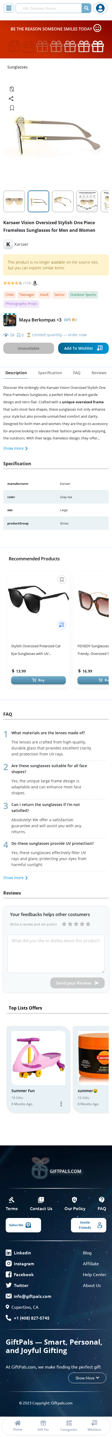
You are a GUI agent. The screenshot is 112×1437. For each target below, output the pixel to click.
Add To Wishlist (78, 348)
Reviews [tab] (99, 372)
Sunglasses (17, 67)
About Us (92, 1285)
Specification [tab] (50, 372)
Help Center (94, 1274)
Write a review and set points (33, 924)
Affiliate (91, 1263)
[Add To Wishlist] (61, 625)
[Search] (86, 8)
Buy (41, 680)
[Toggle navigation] (9, 8)
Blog (87, 1252)
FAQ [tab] (76, 372)
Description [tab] (16, 372)
